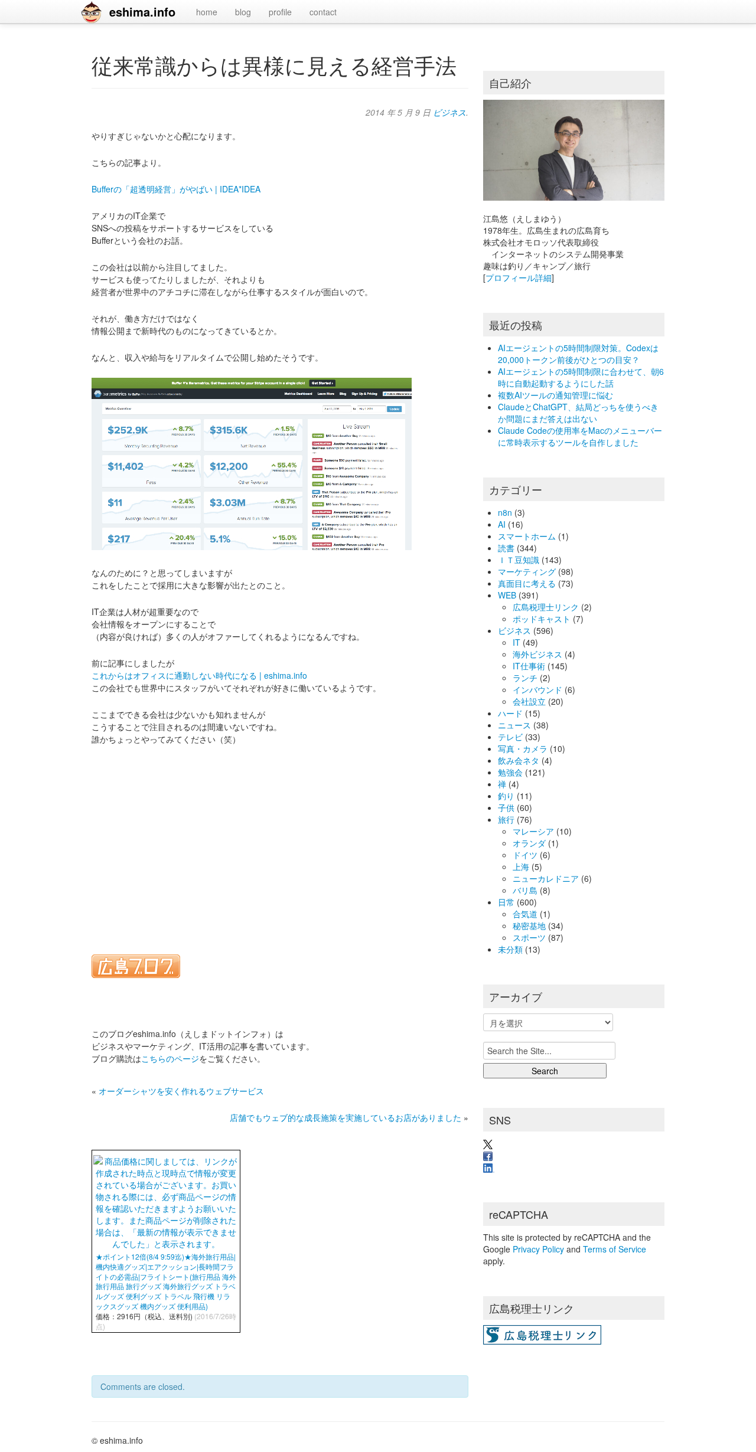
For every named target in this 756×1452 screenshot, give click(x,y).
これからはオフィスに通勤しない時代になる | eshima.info (199, 675)
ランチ (525, 678)
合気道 (525, 914)
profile (280, 12)
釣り (506, 796)
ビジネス (449, 112)
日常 (506, 902)
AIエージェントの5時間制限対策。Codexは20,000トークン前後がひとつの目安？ (578, 353)
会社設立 (529, 701)
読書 (506, 548)
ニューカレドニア (546, 878)
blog (243, 12)
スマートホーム (527, 536)
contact (323, 12)
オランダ (529, 843)
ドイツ (525, 855)
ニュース (514, 725)
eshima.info (142, 11)
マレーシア (533, 831)
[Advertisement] (280, 842)
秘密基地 (529, 925)
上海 (521, 866)
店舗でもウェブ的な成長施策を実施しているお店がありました (345, 1117)
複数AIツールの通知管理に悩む (555, 395)
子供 (506, 807)
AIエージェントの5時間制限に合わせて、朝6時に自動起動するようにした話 (581, 377)
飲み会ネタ (518, 760)
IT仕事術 (529, 666)
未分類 (510, 949)
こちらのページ (170, 1058)
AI (502, 524)
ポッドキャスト (542, 618)
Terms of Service (614, 1249)
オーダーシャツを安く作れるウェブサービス (181, 1091)
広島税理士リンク (546, 607)
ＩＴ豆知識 (518, 559)
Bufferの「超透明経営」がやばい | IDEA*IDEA (176, 189)
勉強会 (510, 772)
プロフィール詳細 (518, 277)
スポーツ (529, 937)
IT (516, 642)
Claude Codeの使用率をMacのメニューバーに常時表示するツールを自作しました (580, 436)
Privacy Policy (538, 1249)
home (206, 12)
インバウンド (537, 689)
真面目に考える (527, 583)
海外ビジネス (537, 654)
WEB (507, 595)
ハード (510, 713)
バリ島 (525, 890)
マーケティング (527, 571)
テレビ (510, 737)
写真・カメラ (523, 748)
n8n (505, 512)
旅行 (506, 819)
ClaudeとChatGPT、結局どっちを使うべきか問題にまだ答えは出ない (578, 412)
